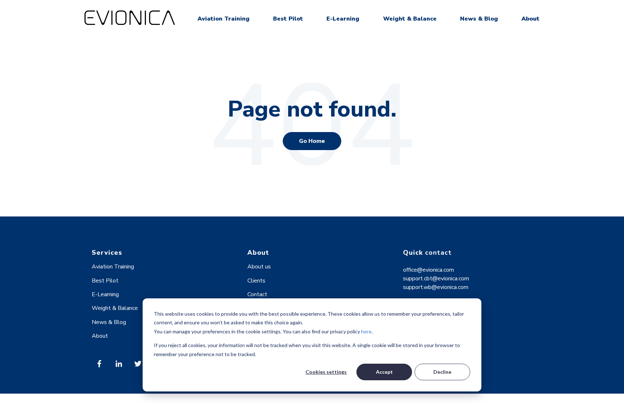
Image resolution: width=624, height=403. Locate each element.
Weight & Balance (410, 19)
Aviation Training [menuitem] (113, 267)
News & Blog (479, 19)
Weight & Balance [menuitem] (115, 308)
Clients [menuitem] (256, 281)
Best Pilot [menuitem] (105, 281)
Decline (442, 372)
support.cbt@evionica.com (436, 278)
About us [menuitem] (259, 267)
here (366, 331)
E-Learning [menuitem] (105, 294)
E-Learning (342, 19)
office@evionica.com (428, 270)
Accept (384, 372)
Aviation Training (224, 19)
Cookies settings (326, 372)
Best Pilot (288, 19)
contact (438, 252)
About (530, 19)
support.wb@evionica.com (435, 287)
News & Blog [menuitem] (109, 322)
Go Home (312, 141)
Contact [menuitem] (257, 294)
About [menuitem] (100, 336)
